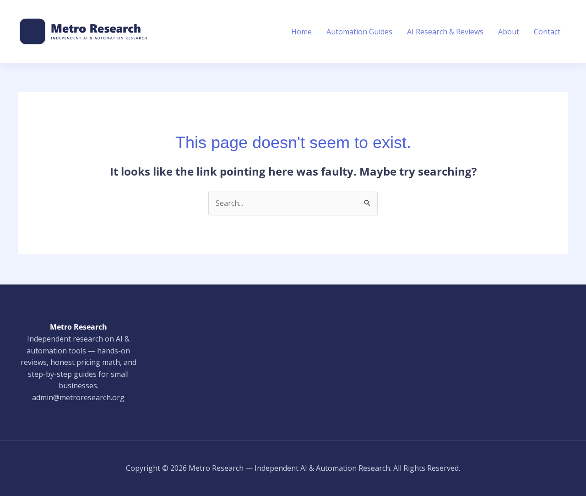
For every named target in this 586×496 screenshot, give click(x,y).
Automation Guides (359, 32)
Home (301, 32)
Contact (547, 32)
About (508, 32)
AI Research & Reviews (445, 32)
